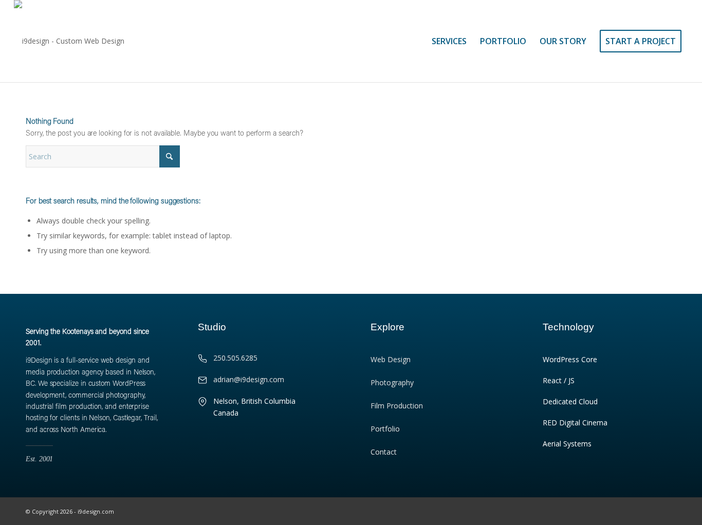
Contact (384, 452)
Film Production (397, 405)
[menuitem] (449, 41)
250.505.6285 (235, 358)
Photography (392, 382)
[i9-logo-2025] (69, 41)
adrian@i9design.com (248, 379)
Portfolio (385, 429)
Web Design (391, 359)
